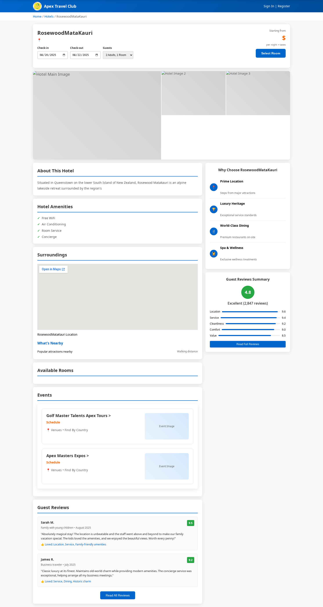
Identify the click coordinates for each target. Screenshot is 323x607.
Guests (107, 48)
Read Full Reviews (247, 344)
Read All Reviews (118, 595)
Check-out (76, 48)
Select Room (270, 53)
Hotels (49, 16)
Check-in (43, 48)
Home (37, 16)
